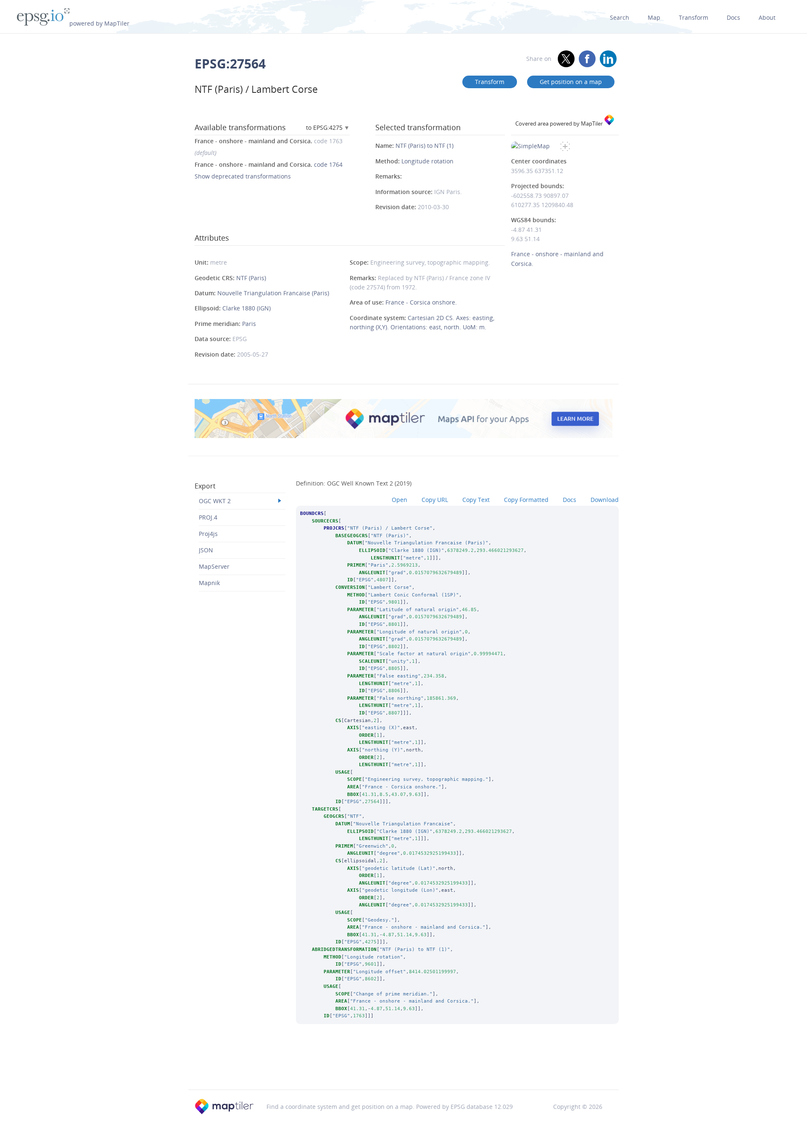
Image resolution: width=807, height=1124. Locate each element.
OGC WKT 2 (215, 501)
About (767, 17)
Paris (249, 324)
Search (619, 17)
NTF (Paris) (251, 278)
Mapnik (209, 583)
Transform (693, 17)
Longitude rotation (427, 161)
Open (399, 500)
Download (605, 500)
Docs (733, 17)
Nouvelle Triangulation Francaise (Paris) (273, 293)
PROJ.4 (208, 517)
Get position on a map (571, 82)
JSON (206, 550)
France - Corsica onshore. (421, 302)
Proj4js (208, 534)
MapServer (214, 566)
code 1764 (269, 164)
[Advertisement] (403, 1068)
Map (654, 17)
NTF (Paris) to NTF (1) (425, 146)
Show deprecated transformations (243, 176)
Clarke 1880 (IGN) (246, 308)
